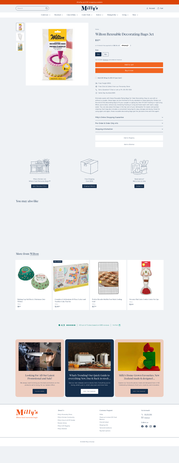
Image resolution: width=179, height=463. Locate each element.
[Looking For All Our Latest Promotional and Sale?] (40, 356)
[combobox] (32, 8)
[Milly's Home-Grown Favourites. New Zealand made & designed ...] (139, 356)
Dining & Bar (111, 15)
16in (105, 54)
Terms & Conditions (106, 428)
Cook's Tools (86, 15)
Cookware (45, 15)
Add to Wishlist (129, 144)
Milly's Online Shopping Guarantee (109, 117)
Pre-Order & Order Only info (106, 123)
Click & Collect (104, 422)
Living (124, 15)
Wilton (34, 253)
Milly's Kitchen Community (66, 417)
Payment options (105, 431)
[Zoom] (57, 54)
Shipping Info (104, 425)
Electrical (57, 15)
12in (98, 54)
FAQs (101, 414)
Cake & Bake (71, 15)
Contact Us (139, 186)
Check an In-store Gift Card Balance (108, 418)
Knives (99, 15)
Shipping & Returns (89, 186)
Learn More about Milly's (40, 186)
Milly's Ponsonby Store (65, 414)
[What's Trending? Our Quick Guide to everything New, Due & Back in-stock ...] (89, 356)
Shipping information (104, 129)
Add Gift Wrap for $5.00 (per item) (110, 78)
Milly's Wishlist (62, 428)
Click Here (39, 391)
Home (97, 29)
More (134, 15)
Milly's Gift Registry (64, 426)
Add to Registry (129, 138)
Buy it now (129, 70)
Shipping (105, 59)
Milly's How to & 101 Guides (66, 420)
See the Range (89, 391)
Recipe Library (62, 423)
